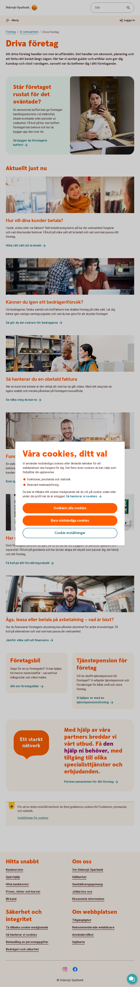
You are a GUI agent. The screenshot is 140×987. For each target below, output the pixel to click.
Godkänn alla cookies (70, 508)
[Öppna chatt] (132, 979)
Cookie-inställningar (70, 533)
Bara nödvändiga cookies (70, 520)
